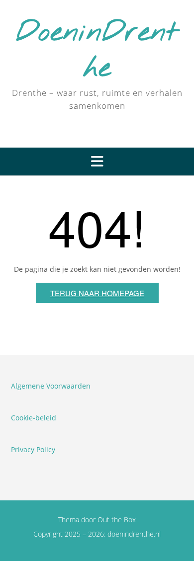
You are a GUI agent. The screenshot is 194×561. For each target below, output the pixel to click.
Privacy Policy (33, 449)
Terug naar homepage (97, 293)
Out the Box (116, 519)
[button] (97, 161)
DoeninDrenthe (97, 50)
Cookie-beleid (33, 417)
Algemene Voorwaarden (51, 386)
